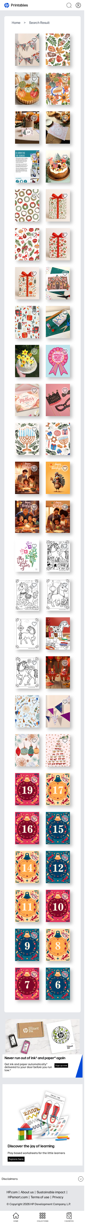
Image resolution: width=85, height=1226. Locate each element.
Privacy (57, 1197)
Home (16, 23)
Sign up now (61, 1065)
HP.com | (14, 1192)
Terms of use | (41, 1197)
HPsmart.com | (19, 1197)
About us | (29, 1192)
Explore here (16, 1159)
